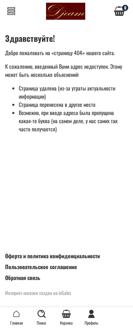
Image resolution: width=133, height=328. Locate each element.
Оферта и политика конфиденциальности (52, 256)
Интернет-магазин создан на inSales (38, 292)
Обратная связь (22, 278)
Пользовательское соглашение (41, 267)
